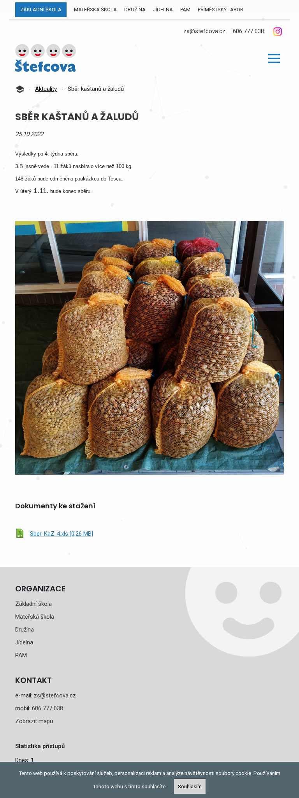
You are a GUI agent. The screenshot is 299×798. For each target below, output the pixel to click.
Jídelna (163, 9)
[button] (274, 58)
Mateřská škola (95, 9)
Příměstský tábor (220, 9)
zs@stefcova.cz (204, 31)
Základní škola (41, 9)
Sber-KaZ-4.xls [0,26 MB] (61, 533)
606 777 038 (248, 31)
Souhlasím (190, 786)
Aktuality (46, 88)
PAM (185, 9)
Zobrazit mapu (34, 721)
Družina (135, 9)
